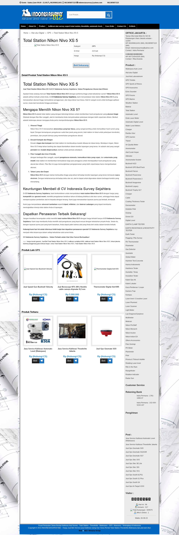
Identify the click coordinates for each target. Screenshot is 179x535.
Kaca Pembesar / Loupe (135, 287)
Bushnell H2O (131, 164)
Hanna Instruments (133, 265)
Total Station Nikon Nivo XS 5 (50, 40)
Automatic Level (132, 114)
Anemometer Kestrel (133, 160)
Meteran (129, 321)
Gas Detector (131, 249)
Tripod (128, 141)
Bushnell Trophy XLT (133, 190)
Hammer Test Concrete (134, 261)
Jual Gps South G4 (133, 482)
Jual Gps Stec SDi (132, 467)
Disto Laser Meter (132, 118)
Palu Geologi (131, 344)
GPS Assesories (132, 88)
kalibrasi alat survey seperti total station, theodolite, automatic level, (75, 26)
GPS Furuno (130, 95)
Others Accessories (133, 340)
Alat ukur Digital (37, 33)
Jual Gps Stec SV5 (133, 460)
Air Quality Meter (132, 145)
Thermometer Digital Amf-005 (106, 287)
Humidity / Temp (132, 272)
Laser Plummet (131, 302)
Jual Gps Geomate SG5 (106, 349)
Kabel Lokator (131, 284)
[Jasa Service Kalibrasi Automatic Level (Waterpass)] (38, 331)
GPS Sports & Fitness (134, 84)
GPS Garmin (130, 137)
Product (42, 26)
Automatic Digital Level (134, 122)
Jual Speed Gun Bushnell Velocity (38, 287)
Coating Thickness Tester (135, 202)
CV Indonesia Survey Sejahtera (63, 97)
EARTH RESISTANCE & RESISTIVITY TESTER (140, 229)
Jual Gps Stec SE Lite (134, 463)
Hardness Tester (132, 268)
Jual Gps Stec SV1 (133, 471)
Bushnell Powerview (133, 175)
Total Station (130, 110)
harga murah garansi (34, 241)
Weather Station (132, 103)
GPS (49, 33)
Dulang (128, 213)
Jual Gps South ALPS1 (134, 475)
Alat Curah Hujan (132, 152)
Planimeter (130, 352)
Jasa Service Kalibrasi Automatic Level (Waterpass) (140, 439)
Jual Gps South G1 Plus (135, 479)
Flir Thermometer (132, 242)
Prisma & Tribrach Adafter (135, 359)
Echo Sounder (131, 92)
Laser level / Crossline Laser (136, 299)
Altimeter (129, 156)
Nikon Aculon (131, 333)
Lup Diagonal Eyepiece (134, 314)
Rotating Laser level (133, 363)
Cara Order (109, 26)
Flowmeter (130, 246)
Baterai (128, 107)
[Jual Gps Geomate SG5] (106, 331)
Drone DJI (129, 217)
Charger (129, 129)
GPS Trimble (130, 80)
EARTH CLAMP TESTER (135, 224)
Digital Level (130, 220)
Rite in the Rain (131, 367)
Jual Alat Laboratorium (134, 76)
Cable (128, 198)
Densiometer (130, 205)
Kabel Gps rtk (131, 280)
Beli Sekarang (81, 65)
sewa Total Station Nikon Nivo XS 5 (62, 243)
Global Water (131, 257)
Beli (35, 299)
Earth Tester (130, 234)
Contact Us (121, 26)
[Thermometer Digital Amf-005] (106, 269)
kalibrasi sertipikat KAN (76, 241)
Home (23, 26)
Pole (127, 355)
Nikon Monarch (131, 329)
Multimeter (130, 318)
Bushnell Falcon (132, 171)
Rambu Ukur (130, 133)
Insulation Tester (132, 276)
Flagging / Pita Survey (134, 238)
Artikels (132, 26)
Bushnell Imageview (133, 183)
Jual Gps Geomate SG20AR (136, 452)
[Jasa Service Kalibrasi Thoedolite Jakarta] (72, 331)
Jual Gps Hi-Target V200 (135, 486)
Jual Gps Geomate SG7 (134, 456)
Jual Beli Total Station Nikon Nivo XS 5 (55, 241)
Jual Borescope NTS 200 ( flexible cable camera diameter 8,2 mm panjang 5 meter (72, 289)
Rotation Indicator (132, 374)
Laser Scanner (131, 306)
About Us (32, 26)
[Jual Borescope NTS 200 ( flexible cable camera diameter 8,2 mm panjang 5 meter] (72, 269)
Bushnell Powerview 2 (134, 179)
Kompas (129, 295)
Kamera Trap (131, 291)
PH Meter (129, 348)
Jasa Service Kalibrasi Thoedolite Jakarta (141, 444)
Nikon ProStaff (131, 325)
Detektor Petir (131, 209)
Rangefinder (130, 371)
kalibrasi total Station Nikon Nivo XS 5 (97, 241)
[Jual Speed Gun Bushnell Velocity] (38, 269)
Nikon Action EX (132, 337)
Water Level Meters (133, 126)
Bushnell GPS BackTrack (135, 167)
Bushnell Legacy (132, 186)
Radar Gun (130, 378)
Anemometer (130, 148)
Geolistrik (129, 253)
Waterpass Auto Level (134, 69)
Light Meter (130, 310)
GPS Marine (130, 99)
